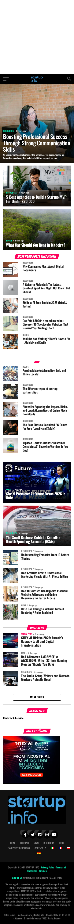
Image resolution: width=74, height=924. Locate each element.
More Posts (37, 697)
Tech (61, 843)
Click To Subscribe (13, 718)
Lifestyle (24, 843)
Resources (48, 843)
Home (13, 843)
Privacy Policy (48, 867)
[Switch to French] (60, 848)
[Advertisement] (37, 37)
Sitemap (43, 871)
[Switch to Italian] (52, 848)
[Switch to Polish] (68, 848)
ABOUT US (17, 877)
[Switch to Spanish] (39, 853)
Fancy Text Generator (19, 848)
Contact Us (40, 848)
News (36, 843)
